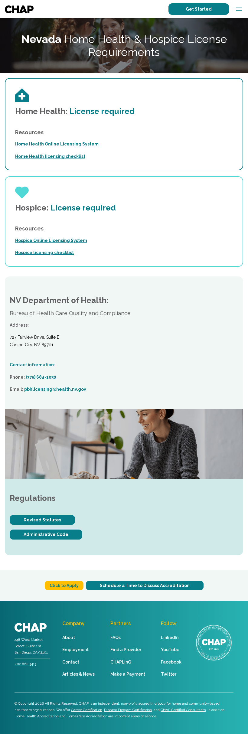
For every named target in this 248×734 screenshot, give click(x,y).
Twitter (168, 674)
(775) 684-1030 (41, 377)
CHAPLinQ (120, 662)
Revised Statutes (42, 519)
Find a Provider (125, 649)
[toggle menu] (239, 9)
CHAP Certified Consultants (183, 710)
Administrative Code (46, 534)
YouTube (170, 649)
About (68, 637)
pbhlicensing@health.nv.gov (55, 389)
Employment (75, 649)
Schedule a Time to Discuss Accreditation (145, 585)
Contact (70, 662)
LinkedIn (169, 637)
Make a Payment (127, 674)
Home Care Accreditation (87, 716)
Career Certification (86, 710)
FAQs (115, 637)
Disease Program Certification (128, 710)
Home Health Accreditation (37, 716)
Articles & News (78, 674)
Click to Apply (64, 585)
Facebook (171, 662)
